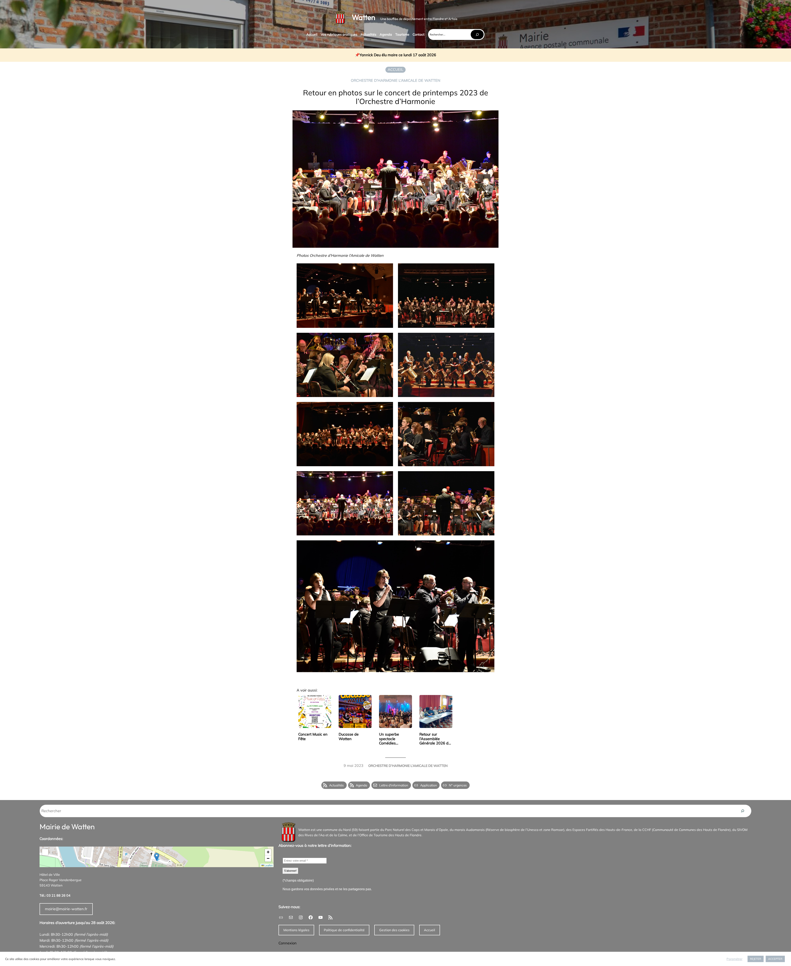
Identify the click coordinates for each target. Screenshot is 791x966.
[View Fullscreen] (45, 852)
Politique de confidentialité (344, 930)
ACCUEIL (395, 69)
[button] (156, 857)
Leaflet (268, 865)
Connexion (287, 943)
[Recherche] (742, 811)
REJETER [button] (755, 958)
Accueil (429, 930)
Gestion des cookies (394, 930)
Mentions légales (296, 930)
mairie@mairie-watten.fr (66, 908)
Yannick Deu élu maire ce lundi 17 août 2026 (397, 55)
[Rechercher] (477, 34)
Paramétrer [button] (734, 959)
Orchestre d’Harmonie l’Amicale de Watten (395, 80)
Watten (363, 17)
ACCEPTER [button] (775, 958)
